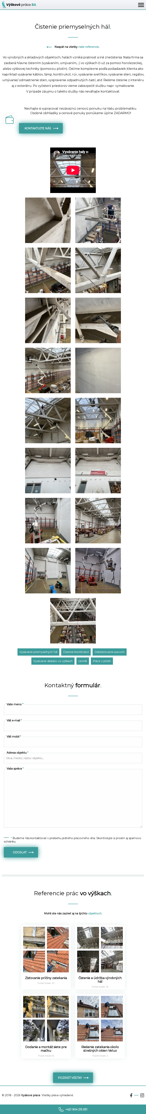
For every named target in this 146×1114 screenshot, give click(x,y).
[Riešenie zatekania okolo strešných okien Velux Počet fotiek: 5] (100, 1059)
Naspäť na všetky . (77, 47)
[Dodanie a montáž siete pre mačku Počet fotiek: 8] (46, 1059)
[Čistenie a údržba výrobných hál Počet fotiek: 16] (100, 990)
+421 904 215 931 (76, 1109)
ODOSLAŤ (21, 852)
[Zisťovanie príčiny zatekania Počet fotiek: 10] (46, 990)
